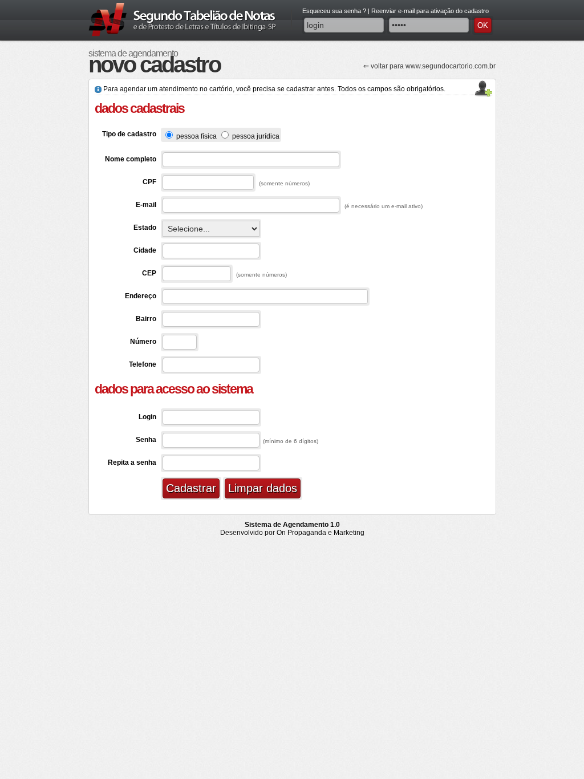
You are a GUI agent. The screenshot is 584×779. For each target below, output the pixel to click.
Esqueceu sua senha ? (334, 10)
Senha (146, 440)
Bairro (146, 319)
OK (482, 25)
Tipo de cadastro (129, 134)
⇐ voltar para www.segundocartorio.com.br (429, 66)
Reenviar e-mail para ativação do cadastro (430, 10)
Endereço (140, 296)
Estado (144, 228)
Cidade (144, 250)
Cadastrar (191, 488)
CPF (149, 182)
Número (143, 342)
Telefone (142, 364)
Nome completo (130, 159)
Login (147, 417)
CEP (149, 273)
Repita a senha (132, 462)
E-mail (146, 205)
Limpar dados (262, 488)
